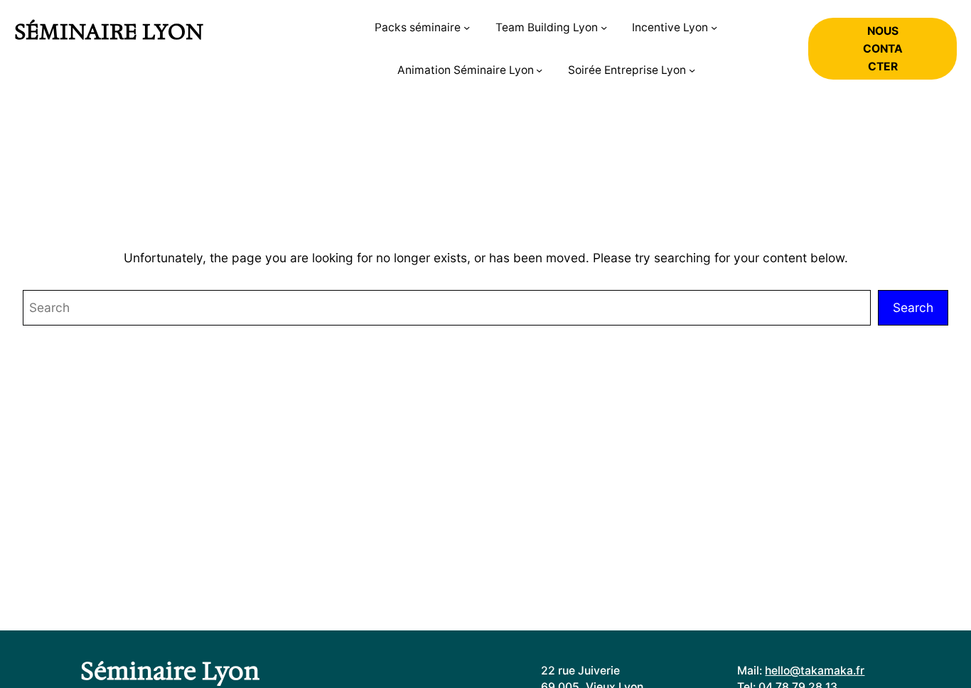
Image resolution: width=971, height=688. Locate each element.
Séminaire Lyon (108, 32)
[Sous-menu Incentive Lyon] (714, 27)
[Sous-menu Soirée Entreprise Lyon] (692, 70)
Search (913, 307)
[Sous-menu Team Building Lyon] (604, 27)
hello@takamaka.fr (814, 670)
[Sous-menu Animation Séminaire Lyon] (539, 70)
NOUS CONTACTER (883, 48)
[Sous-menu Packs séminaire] (466, 27)
